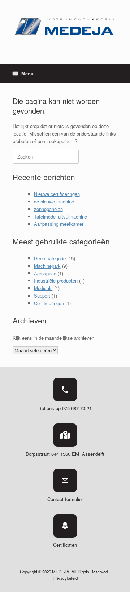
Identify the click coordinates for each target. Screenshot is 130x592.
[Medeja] (65, 26)
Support (42, 295)
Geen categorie (50, 258)
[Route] (65, 435)
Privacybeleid (65, 578)
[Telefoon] (65, 389)
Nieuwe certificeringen (57, 194)
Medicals (43, 288)
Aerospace (45, 273)
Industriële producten (56, 280)
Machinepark (47, 265)
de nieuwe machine (54, 201)
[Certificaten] (65, 526)
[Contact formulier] (65, 480)
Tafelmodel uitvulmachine (60, 216)
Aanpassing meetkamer (58, 223)
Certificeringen (49, 303)
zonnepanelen (48, 209)
